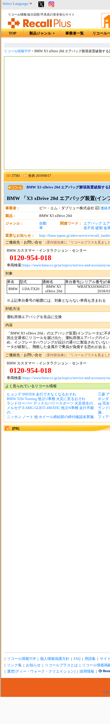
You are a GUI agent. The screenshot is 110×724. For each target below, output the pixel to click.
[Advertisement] (55, 114)
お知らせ (33, 665)
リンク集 (14, 665)
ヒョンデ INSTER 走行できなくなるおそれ (41, 394)
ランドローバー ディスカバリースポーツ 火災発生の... (51, 403)
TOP (12, 33)
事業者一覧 (74, 33)
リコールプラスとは (61, 665)
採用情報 (87, 671)
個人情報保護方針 (54, 659)
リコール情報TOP (17, 51)
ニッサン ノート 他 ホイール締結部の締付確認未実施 (50, 417)
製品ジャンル (42, 33)
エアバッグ (92, 223)
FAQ (77, 659)
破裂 (99, 228)
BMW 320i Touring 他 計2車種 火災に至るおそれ (46, 399)
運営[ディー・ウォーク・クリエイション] (41, 671)
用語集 (90, 659)
